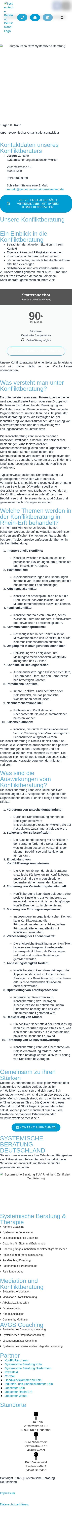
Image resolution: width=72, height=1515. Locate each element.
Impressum (7, 1493)
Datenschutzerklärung (14, 1504)
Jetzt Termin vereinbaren (36, 351)
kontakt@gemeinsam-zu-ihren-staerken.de (35, 189)
